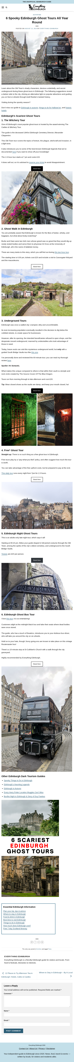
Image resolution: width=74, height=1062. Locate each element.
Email (6, 1020)
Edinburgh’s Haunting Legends (17, 784)
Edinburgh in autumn (29, 108)
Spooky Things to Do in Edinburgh (18, 780)
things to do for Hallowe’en (50, 108)
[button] (2, 7)
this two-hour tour (62, 252)
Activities (37, 15)
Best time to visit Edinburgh (14, 920)
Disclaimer (50, 1049)
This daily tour (7, 473)
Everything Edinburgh (49, 28)
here (14, 152)
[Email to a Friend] (38, 942)
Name (6, 1011)
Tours (49, 949)
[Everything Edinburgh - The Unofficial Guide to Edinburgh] (37, 7)
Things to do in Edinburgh (14, 923)
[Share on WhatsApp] (31, 942)
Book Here (37, 168)
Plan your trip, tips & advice (14, 911)
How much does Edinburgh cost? (17, 926)
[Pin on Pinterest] (42, 942)
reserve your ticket (36, 162)
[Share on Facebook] (35, 942)
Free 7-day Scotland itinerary (15, 929)
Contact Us (23, 1049)
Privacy (42, 1049)
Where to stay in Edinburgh (14, 914)
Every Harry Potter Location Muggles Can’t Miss (23, 792)
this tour (9, 619)
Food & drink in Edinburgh (14, 917)
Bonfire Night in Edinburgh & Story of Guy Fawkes (24, 796)
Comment (8, 994)
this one (34, 352)
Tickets (4, 554)
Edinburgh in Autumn (12, 788)
